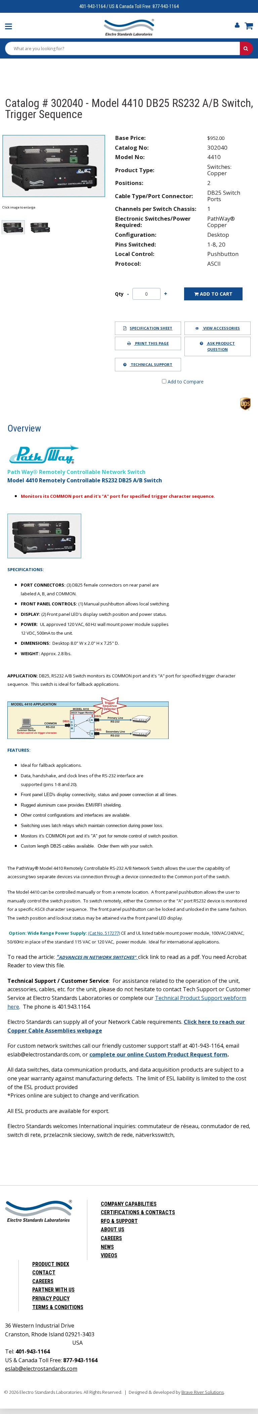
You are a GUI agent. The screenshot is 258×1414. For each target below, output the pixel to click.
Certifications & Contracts (138, 1212)
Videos (109, 1255)
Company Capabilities (129, 1204)
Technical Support (151, 364)
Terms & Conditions (57, 1307)
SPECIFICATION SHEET (151, 328)
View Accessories (221, 328)
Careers (111, 1238)
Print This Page (151, 343)
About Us (112, 1229)
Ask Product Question (220, 346)
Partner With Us (53, 1290)
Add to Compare (185, 381)
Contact (43, 1272)
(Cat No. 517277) (104, 933)
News (107, 1247)
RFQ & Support (119, 1221)
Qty (119, 294)
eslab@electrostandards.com (41, 1368)
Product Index (50, 1264)
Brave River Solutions (202, 1392)
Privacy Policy (51, 1298)
